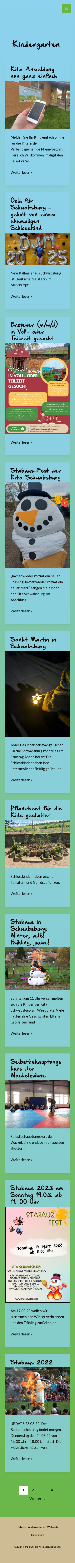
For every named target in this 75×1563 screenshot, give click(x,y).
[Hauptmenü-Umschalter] (66, 8)
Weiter (37, 1498)
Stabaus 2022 (32, 1363)
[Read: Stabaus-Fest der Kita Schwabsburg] (37, 525)
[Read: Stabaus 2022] (37, 1391)
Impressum (37, 1534)
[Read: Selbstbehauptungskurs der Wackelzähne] (37, 1104)
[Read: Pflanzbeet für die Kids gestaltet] (37, 844)
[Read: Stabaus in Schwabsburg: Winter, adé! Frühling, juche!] (37, 968)
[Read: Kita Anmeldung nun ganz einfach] (37, 104)
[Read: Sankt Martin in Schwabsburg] (37, 693)
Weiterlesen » (21, 172)
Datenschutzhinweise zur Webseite (37, 1527)
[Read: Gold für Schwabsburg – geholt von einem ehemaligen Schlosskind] (37, 248)
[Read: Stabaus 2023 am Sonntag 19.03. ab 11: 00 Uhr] (37, 1254)
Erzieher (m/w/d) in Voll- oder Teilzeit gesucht (34, 332)
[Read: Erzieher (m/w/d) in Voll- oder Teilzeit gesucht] (37, 388)
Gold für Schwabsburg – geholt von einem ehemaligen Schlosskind (33, 214)
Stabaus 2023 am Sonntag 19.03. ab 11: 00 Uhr (37, 1195)
